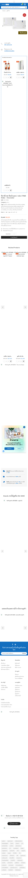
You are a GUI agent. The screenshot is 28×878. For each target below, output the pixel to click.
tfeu (18, 850)
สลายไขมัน (3, 210)
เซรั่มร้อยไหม (22, 867)
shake (15, 206)
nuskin (23, 204)
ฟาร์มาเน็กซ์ (15, 208)
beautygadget (5, 843)
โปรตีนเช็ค (19, 210)
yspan (9, 853)
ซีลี (17, 855)
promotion (10, 206)
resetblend (16, 848)
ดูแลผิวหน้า (23, 855)
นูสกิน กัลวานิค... (20, 356)
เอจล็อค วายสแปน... (20, 72)
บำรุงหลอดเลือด (5, 860)
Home (3, 10)
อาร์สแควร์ (4, 865)
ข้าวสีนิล (14, 853)
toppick (19, 206)
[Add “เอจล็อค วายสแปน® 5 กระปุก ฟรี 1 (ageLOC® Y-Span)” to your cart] (11, 361)
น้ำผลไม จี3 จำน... (7, 72)
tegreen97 (12, 850)
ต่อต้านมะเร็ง (4, 858)
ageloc (5, 204)
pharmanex (4, 206)
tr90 (22, 206)
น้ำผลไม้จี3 (12, 858)
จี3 (19, 853)
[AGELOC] (14, 551)
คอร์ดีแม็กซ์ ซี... (7, 185)
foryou (17, 843)
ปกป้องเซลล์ (20, 860)
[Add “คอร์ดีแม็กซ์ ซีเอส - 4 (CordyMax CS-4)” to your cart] (11, 190)
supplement (4, 850)
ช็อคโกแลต (3, 208)
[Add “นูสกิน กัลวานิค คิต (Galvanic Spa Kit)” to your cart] (23, 361)
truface (3, 853)
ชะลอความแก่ (4, 855)
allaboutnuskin (11, 204)
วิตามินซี (23, 862)
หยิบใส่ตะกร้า (14, 237)
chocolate (18, 204)
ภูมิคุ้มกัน (17, 862)
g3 (22, 843)
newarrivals (4, 846)
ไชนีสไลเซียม (17, 870)
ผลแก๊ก (3, 862)
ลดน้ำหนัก (20, 208)
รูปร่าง (8, 10)
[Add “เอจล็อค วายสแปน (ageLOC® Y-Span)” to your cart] (23, 77)
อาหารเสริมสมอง (19, 865)
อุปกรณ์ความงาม (14, 867)
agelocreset (10, 841)
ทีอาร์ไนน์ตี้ (9, 208)
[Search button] (26, 7)
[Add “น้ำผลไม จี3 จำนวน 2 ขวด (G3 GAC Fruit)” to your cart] (11, 77)
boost (12, 843)
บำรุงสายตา (19, 858)
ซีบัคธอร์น (12, 855)
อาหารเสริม (9, 210)
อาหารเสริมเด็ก (5, 867)
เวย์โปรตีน (14, 210)
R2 (10, 848)
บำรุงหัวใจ (13, 860)
